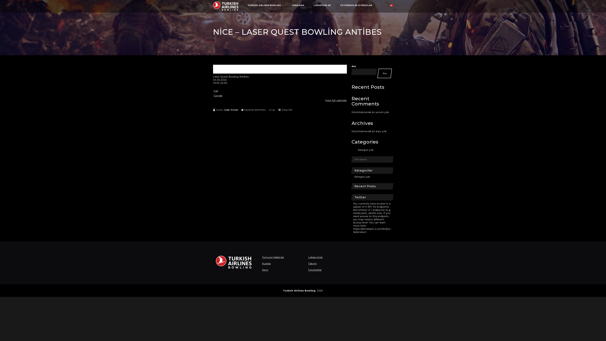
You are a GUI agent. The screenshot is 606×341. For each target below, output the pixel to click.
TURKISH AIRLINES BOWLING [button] (265, 5)
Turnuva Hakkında (273, 257)
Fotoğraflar (315, 270)
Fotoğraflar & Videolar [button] (356, 5)
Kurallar (266, 263)
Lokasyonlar (315, 257)
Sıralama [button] (298, 5)
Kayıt (265, 270)
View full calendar (336, 100)
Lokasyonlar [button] (322, 5)
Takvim (312, 263)
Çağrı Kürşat (231, 110)
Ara (354, 66)
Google (218, 95)
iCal (216, 91)
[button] (391, 6)
